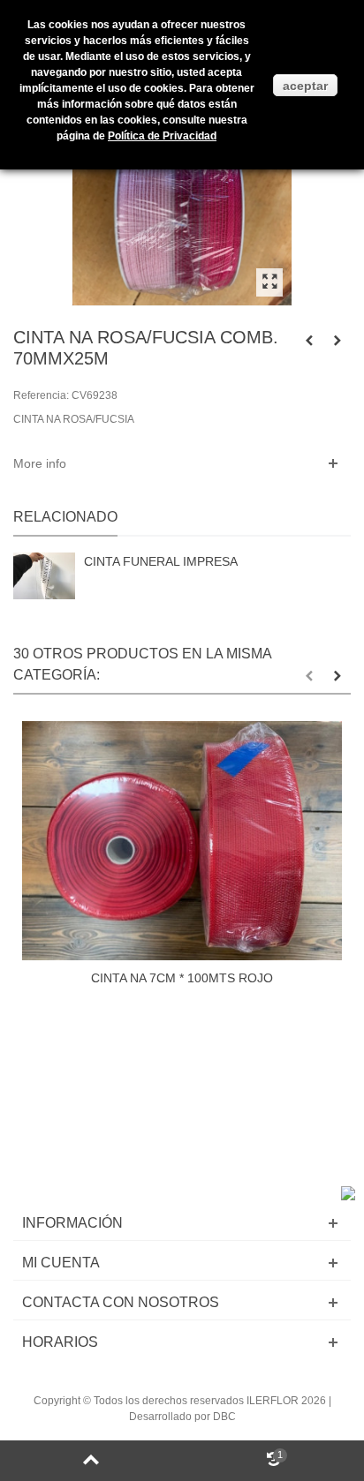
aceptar (305, 86)
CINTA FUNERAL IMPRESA (161, 561)
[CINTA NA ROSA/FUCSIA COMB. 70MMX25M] (269, 282)
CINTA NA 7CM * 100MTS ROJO (182, 978)
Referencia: (41, 395)
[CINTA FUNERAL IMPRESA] (44, 575)
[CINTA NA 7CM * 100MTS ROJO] (182, 841)
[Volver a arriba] (91, 1460)
